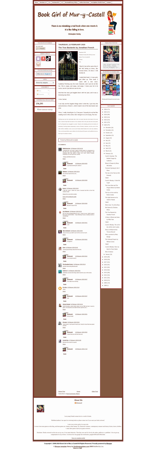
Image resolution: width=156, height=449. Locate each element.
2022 (105, 119)
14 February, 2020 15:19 (73, 287)
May (107, 145)
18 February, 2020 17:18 (81, 349)
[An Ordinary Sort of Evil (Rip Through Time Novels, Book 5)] (111, 94)
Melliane (65, 171)
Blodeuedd (70, 163)
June (107, 143)
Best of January (109, 251)
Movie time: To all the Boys (112, 205)
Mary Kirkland (66, 230)
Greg (64, 247)
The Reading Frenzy (68, 264)
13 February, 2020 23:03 (76, 211)
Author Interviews (84, 2)
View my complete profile (78, 438)
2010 (105, 280)
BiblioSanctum (66, 148)
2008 (105, 285)
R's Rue (65, 287)
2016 (105, 264)
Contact (109, 2)
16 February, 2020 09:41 (81, 222)
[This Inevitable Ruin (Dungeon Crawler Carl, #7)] (104, 84)
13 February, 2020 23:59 (77, 230)
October (108, 132)
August (108, 138)
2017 (105, 262)
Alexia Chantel (66, 304)
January (108, 254)
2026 (105, 109)
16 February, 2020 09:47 (81, 279)
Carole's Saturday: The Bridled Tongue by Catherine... (111, 158)
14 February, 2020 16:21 (77, 304)
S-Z (62, 2)
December (108, 127)
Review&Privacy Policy (71, 2)
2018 (105, 259)
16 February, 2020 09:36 (81, 180)
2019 (105, 257)
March (107, 151)
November (108, 130)
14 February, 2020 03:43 (72, 247)
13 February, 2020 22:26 (72, 188)
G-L (49, 2)
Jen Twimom (66, 211)
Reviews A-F (43, 2)
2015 (105, 267)
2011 (105, 277)
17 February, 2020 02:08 (75, 340)
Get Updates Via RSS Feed (98, 2)
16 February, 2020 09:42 (81, 239)
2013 (105, 272)
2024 (105, 114)
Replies (66, 162)
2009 (105, 283)
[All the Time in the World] (111, 84)
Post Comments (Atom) (73, 393)
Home (36, 2)
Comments (41, 94)
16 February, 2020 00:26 (73, 322)
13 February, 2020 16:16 (77, 148)
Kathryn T (65, 270)
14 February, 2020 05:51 (74, 270)
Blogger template (61, 446)
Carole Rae (66, 340)
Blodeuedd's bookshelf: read (111, 72)
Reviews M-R (55, 2)
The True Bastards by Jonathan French (76, 48)
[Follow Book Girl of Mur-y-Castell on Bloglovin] (44, 75)
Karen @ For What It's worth (69, 196)
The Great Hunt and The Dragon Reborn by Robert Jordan (112, 188)
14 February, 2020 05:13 (79, 264)
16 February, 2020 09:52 (81, 332)
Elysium (65, 322)
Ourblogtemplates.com (81, 446)
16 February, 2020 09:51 (81, 314)
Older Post (95, 391)
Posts (39, 91)
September (108, 135)
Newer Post (61, 391)
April (107, 148)
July (107, 140)
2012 (105, 275)
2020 (105, 125)
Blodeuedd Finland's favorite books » (111, 100)
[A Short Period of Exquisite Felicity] (104, 78)
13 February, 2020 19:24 (74, 171)
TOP (80, 448)
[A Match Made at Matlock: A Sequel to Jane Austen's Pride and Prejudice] (115, 78)
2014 (105, 270)
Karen (64, 188)
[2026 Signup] (45, 109)
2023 (105, 117)
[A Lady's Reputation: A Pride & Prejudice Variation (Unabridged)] (108, 94)
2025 (105, 112)
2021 (105, 122)
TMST (107, 178)
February (108, 153)
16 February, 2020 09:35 (81, 163)
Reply (64, 158)
